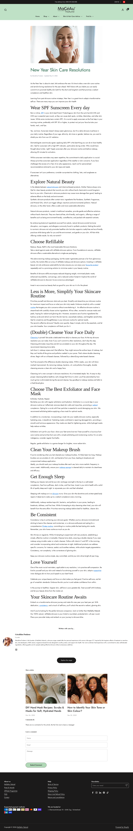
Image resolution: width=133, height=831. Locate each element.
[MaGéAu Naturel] (66, 10)
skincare (55, 493)
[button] (5, 10)
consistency (43, 605)
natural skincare (52, 187)
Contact (6, 797)
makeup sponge (65, 467)
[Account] (123, 10)
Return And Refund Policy (56, 794)
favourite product (92, 265)
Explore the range (66, 660)
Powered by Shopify (122, 827)
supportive (97, 570)
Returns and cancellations (56, 797)
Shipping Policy (53, 791)
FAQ (5, 794)
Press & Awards (9, 788)
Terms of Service (53, 784)
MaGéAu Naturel (9, 784)
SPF (42, 113)
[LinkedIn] (16, 649)
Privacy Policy (52, 788)
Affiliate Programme (10, 791)
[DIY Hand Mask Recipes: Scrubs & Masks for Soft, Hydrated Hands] (46, 689)
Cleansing (34, 337)
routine (33, 307)
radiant (95, 405)
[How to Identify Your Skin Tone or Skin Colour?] (87, 689)
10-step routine (47, 526)
